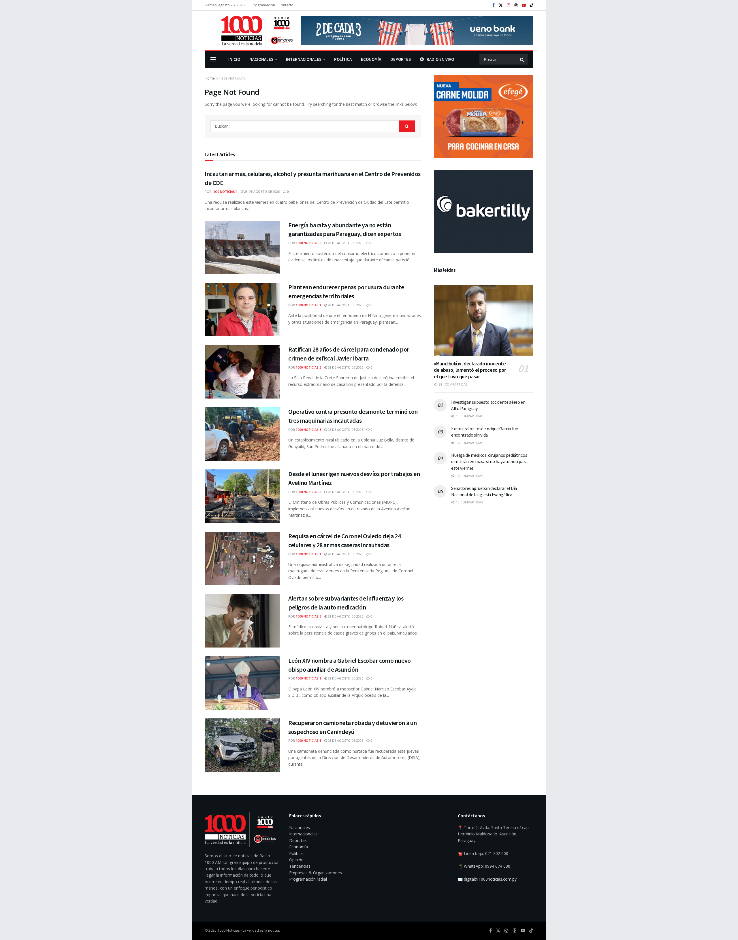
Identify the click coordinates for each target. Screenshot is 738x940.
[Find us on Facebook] (493, 5)
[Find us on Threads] (516, 5)
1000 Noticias (228, 930)
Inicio (234, 59)
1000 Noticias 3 (308, 243)
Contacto (285, 5)
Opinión (296, 859)
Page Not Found (232, 78)
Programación (263, 5)
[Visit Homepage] (249, 30)
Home (210, 78)
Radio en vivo (440, 59)
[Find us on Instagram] (508, 5)
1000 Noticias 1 (225, 191)
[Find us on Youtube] (524, 5)
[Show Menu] (213, 59)
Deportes (400, 59)
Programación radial (308, 879)
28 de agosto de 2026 (261, 191)
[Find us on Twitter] (501, 5)
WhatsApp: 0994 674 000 (487, 866)
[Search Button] (522, 59)
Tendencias (299, 866)
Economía (371, 59)
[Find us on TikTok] (531, 5)
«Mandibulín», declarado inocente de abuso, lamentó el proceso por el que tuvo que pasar (470, 370)
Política (343, 59)
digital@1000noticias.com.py (490, 879)
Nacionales (261, 59)
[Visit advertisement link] (417, 30)
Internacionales (303, 59)
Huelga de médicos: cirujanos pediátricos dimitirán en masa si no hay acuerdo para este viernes (489, 461)
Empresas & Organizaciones (315, 872)
